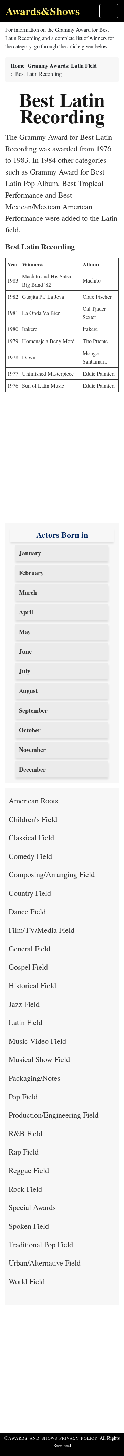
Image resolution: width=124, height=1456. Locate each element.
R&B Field (25, 1133)
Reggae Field (29, 1170)
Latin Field (84, 65)
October (30, 729)
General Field (29, 948)
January (30, 552)
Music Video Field (37, 1041)
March (28, 592)
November (32, 749)
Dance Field (27, 911)
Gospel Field (28, 966)
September (33, 710)
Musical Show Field (39, 1059)
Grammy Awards (48, 65)
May (25, 631)
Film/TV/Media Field (41, 929)
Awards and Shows (33, 1438)
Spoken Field (29, 1225)
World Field (27, 1281)
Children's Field (33, 819)
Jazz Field (24, 1004)
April (26, 611)
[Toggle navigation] (108, 11)
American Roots (33, 800)
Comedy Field (30, 856)
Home (17, 65)
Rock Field (25, 1188)
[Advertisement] (62, 461)
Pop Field (23, 1096)
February (31, 572)
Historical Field (32, 985)
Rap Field (24, 1151)
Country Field (30, 893)
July (24, 670)
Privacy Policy (78, 1438)
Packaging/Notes (34, 1077)
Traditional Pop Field (41, 1244)
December (32, 769)
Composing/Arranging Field (52, 874)
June (25, 651)
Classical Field (31, 837)
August (28, 690)
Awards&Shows (43, 11)
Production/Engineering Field (54, 1114)
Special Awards (32, 1207)
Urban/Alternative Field (45, 1262)
